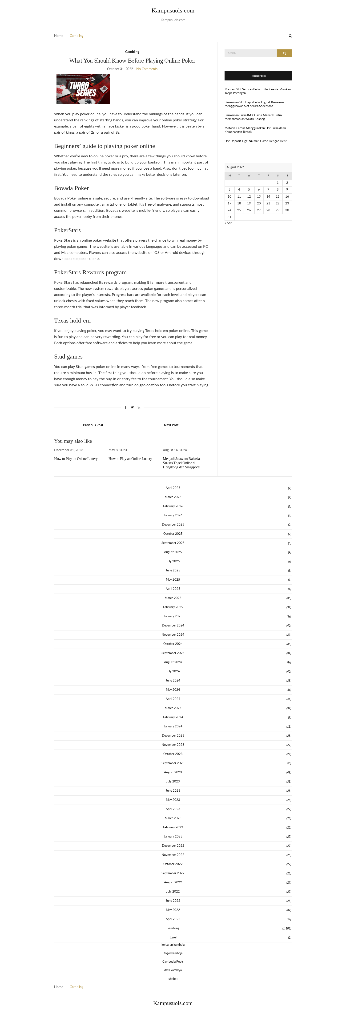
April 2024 (173, 699)
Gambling (76, 36)
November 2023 (173, 744)
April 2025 (173, 588)
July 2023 (173, 781)
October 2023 (173, 754)
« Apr (228, 223)
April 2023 (173, 809)
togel (173, 937)
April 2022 (173, 919)
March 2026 (173, 497)
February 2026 (173, 506)
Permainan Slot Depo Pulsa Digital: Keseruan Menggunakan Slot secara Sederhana (254, 104)
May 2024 (173, 689)
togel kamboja (173, 953)
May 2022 (173, 910)
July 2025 (173, 561)
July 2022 (173, 891)
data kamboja (173, 970)
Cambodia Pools (173, 961)
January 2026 (173, 515)
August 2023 (173, 772)
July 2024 (173, 671)
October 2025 (173, 533)
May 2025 (173, 579)
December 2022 (173, 845)
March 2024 (173, 708)
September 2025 (173, 543)
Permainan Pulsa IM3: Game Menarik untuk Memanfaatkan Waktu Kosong (253, 117)
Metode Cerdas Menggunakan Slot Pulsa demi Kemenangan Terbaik (255, 130)
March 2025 (173, 598)
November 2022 (173, 855)
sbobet (173, 979)
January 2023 (173, 836)
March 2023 (173, 818)
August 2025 (173, 552)
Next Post (171, 425)
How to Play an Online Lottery (75, 459)
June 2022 (173, 900)
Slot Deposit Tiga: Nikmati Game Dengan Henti (256, 141)
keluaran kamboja (173, 944)
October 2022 (173, 864)
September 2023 (173, 763)
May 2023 (173, 800)
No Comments (146, 69)
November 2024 (173, 634)
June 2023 (173, 790)
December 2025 (173, 524)
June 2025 (173, 570)
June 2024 (173, 680)
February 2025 (173, 607)
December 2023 (173, 735)
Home (58, 36)
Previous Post (93, 425)
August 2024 (173, 662)
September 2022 (173, 873)
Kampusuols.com (173, 10)
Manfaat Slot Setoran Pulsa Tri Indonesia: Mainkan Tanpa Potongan (258, 91)
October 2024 (173, 644)
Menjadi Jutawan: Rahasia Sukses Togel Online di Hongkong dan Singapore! (181, 463)
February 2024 (173, 717)
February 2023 (173, 827)
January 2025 (173, 616)
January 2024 (173, 726)
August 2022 (173, 882)
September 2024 (173, 653)
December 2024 (173, 625)
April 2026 (173, 488)
